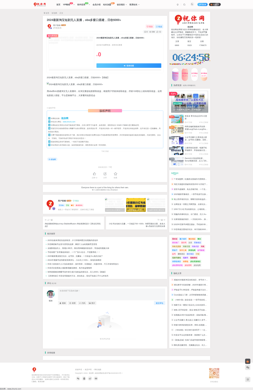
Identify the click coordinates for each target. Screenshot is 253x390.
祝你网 (91, 373)
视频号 (185, 257)
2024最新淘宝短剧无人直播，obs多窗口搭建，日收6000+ (84, 20)
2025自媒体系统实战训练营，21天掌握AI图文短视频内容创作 (73, 240)
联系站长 (133, 4)
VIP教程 (67, 4)
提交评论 (159, 303)
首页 (58, 4)
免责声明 (88, 369)
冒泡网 (54, 13)
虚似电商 (197, 265)
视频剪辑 (193, 257)
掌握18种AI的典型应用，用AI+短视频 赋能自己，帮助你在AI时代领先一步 (204, 325)
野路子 (174, 250)
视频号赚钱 (176, 257)
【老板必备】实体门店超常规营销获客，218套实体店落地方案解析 (201, 340)
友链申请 (78, 369)
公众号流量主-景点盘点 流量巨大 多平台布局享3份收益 (196, 320)
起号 (174, 254)
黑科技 (174, 239)
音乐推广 (175, 242)
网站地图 (97, 369)
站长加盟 (108, 4)
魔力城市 (183, 239)
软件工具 (183, 250)
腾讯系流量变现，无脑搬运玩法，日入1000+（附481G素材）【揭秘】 (203, 345)
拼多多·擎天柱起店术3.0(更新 (196, 117)
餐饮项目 (192, 239)
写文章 (203, 4)
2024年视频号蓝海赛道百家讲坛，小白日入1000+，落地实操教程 (74, 260)
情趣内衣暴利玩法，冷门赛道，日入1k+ (190, 214)
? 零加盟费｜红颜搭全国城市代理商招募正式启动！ (195, 179)
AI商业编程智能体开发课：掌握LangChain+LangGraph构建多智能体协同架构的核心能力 (196, 130)
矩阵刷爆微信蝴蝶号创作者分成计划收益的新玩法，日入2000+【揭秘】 (77, 271)
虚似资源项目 (195, 261)
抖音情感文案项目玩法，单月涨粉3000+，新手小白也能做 (198, 229)
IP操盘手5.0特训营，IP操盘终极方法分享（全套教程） (196, 289)
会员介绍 (97, 4)
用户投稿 (56, 25)
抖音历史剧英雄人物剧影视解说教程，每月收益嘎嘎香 (70, 267)
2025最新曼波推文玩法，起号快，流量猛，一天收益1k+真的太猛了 (75, 256)
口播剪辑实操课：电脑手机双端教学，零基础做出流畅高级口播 (196, 150)
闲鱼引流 (186, 246)
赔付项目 (190, 254)
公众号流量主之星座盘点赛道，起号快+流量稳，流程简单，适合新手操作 (196, 67)
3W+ (62, 205)
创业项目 (121, 4)
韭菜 (190, 242)
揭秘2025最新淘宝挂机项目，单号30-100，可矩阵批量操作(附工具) (202, 279)
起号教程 (201, 250)
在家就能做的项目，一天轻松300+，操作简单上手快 (195, 219)
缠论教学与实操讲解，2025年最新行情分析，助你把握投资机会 (200, 284)
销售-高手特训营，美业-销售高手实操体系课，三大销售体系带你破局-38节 (204, 309)
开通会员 (216, 4)
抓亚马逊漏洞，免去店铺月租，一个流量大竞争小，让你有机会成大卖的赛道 (205, 189)
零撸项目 (197, 242)
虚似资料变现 (177, 265)
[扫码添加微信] (247, 367)
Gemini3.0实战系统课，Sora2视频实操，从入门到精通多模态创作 (196, 161)
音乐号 (183, 242)
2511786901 (123, 125)
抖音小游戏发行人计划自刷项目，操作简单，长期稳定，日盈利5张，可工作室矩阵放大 (83, 264)
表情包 (185, 261)
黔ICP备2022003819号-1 (114, 373)
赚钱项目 (181, 254)
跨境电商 (192, 250)
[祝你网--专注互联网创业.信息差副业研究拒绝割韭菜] (34, 369)
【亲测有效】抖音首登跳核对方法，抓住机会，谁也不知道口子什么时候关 (78, 275)
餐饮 (199, 239)
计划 (197, 254)
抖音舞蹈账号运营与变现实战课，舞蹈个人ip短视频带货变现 (72, 244)
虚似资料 (188, 265)
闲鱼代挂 (195, 246)
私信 (160, 26)
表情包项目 (176, 261)
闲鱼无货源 (176, 246)
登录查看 (130, 65)
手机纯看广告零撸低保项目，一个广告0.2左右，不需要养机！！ (74, 252)
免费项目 (175, 173)
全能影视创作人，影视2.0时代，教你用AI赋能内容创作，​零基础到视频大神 (78, 248)
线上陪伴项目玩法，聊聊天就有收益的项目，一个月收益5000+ (199, 199)
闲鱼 (202, 246)
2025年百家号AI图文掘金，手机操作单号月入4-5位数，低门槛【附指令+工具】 (206, 224)
